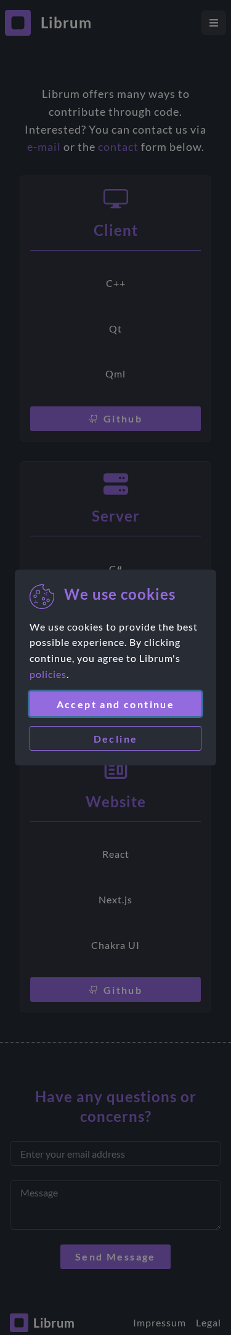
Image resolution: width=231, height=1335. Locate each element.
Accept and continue (116, 704)
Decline (116, 738)
